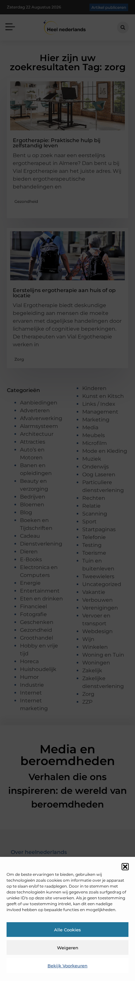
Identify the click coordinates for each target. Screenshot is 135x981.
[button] (125, 866)
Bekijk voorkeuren (67, 965)
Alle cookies (67, 929)
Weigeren (67, 947)
